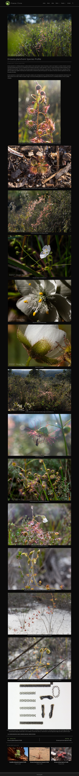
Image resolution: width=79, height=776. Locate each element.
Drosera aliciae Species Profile (61, 762)
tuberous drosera (32, 734)
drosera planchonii (24, 734)
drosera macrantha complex (15, 734)
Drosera (17, 63)
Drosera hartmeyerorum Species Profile (39, 762)
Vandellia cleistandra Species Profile (17, 762)
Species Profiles (22, 63)
